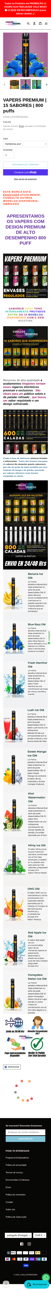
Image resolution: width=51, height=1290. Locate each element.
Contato (9, 1202)
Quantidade (7, 150)
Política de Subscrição (16, 1217)
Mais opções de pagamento (25, 179)
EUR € (38, 1235)
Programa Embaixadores (17, 1157)
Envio (21, 126)
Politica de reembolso (16, 1194)
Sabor (5, 139)
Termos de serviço (14, 1172)
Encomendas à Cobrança (17, 1180)
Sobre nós (10, 1209)
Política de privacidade (16, 1165)
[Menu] (46, 23)
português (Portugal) (17, 1235)
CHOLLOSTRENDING (28, 1275)
